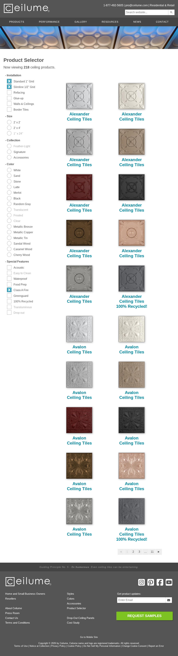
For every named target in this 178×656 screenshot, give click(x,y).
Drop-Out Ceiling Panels (80, 618)
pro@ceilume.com (136, 5)
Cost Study (73, 622)
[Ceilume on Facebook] (160, 585)
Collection (12, 140)
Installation (13, 75)
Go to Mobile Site (89, 637)
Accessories (74, 603)
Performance (49, 22)
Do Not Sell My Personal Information (101, 646)
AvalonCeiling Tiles (79, 349)
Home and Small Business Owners (25, 593)
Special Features (17, 261)
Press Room (12, 613)
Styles (70, 593)
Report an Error (156, 646)
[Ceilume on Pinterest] (150, 585)
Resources (110, 22)
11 (152, 551)
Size (8, 116)
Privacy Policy (58, 646)
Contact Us (11, 618)
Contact (162, 22)
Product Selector (76, 608)
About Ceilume (13, 608)
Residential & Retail (162, 5)
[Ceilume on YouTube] (169, 585)
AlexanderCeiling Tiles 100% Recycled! (131, 301)
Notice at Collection (39, 646)
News (137, 22)
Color (9, 164)
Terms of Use (21, 646)
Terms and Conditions (17, 622)
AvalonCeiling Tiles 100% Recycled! (131, 534)
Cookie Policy (75, 646)
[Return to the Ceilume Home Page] (28, 585)
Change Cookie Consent (134, 646)
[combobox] (146, 12)
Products (16, 22)
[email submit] (168, 600)
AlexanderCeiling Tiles (79, 116)
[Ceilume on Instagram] (141, 585)
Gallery (81, 22)
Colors (70, 598)
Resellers (10, 598)
